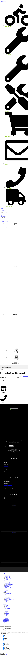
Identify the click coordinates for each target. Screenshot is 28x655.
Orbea (6, 612)
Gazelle (6, 605)
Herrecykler (7, 576)
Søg (2, 217)
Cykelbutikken (6, 619)
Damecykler (7, 575)
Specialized (7, 616)
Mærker (4, 604)
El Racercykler (8, 585)
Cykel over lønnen (6, 623)
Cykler (4, 573)
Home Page (4, 367)
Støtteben (7, 600)
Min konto (3, 383)
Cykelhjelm (5, 601)
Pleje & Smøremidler (9, 599)
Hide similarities (7, 628)
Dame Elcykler (8, 582)
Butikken (3, 392)
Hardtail (7, 589)
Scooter (4, 591)
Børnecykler (7, 579)
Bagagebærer (8, 593)
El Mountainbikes (9, 584)
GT (6, 607)
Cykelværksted (6, 621)
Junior (6, 590)
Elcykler (4, 580)
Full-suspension (8, 587)
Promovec (7, 614)
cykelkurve (7, 596)
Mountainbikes (6, 586)
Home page (25, 376)
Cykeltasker (7, 598)
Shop (3, 380)
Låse (6, 594)
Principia (7, 613)
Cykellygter (7, 597)
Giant (6, 606)
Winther (6, 618)
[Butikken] (3, 391)
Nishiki (6, 611)
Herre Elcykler (8, 583)
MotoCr (6, 609)
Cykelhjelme (7, 602)
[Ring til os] (3, 400)
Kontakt (4, 622)
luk (6, 654)
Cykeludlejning (6, 620)
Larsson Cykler (3, 1)
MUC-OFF (7, 608)
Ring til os (3, 402)
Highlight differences (8, 629)
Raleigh (6, 615)
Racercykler (7, 577)
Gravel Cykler (8, 578)
